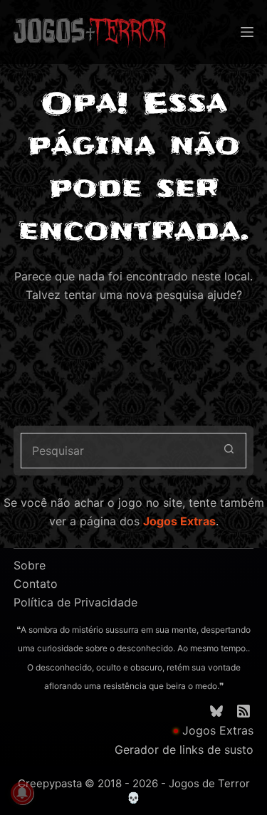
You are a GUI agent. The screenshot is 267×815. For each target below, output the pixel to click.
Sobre (30, 565)
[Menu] (247, 32)
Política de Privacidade (75, 602)
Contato (36, 584)
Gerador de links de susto (184, 749)
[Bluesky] (216, 711)
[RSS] (243, 711)
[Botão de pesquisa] (228, 450)
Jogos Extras (179, 521)
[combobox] (116, 450)
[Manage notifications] (22, 793)
